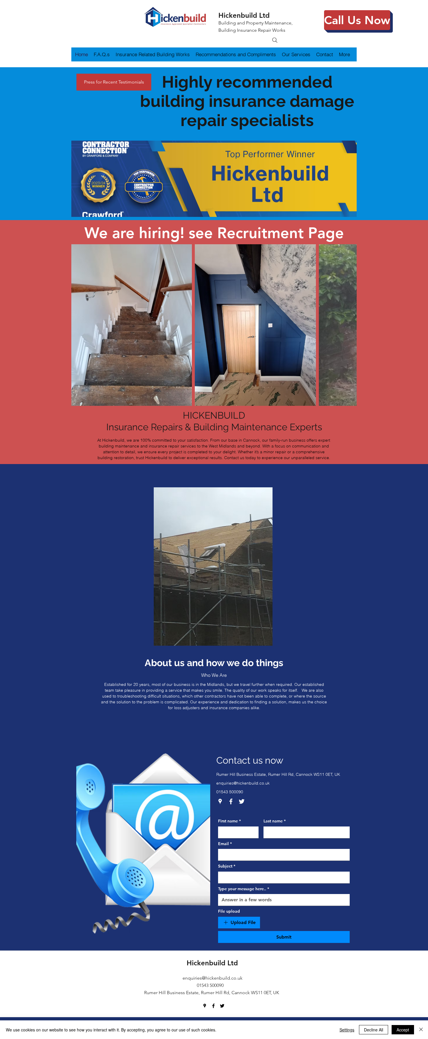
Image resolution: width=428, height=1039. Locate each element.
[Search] (275, 40)
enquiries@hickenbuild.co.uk (243, 783)
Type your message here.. (243, 888)
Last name (274, 821)
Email (225, 843)
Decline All (373, 1030)
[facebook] (231, 801)
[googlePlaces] (220, 801)
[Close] (421, 1029)
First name (229, 821)
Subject (226, 866)
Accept (403, 1030)
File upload (229, 911)
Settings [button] (346, 1030)
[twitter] (241, 801)
